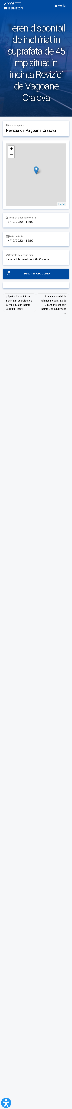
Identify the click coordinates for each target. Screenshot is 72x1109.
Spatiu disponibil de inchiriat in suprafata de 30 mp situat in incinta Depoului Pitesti (19, 302)
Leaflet (61, 203)
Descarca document (38, 273)
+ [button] (11, 148)
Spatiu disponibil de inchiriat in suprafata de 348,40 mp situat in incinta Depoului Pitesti (53, 302)
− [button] (11, 154)
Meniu (61, 5)
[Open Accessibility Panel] (6, 1103)
